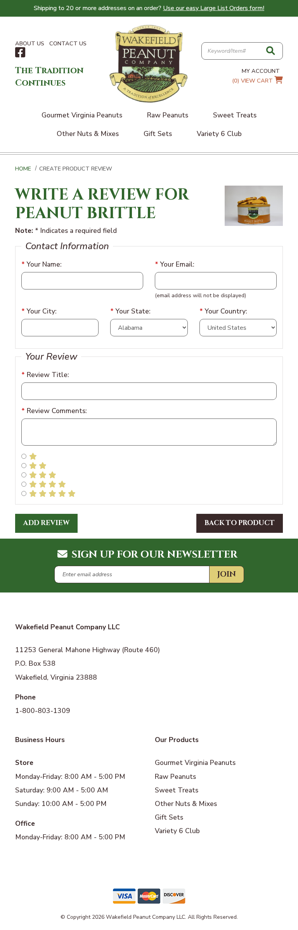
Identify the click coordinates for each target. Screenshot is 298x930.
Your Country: (223, 311)
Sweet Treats (176, 790)
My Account (261, 71)
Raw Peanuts (175, 776)
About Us (29, 43)
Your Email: (174, 264)
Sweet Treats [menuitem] (234, 115)
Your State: (130, 311)
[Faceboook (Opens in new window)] (20, 52)
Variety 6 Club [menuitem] (219, 133)
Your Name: (41, 264)
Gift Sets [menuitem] (158, 133)
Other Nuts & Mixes (186, 803)
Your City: (39, 311)
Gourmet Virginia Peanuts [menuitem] (82, 115)
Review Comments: (54, 410)
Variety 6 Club (177, 830)
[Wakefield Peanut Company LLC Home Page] (149, 63)
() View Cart (253, 80)
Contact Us (68, 43)
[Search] (270, 51)
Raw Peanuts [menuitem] (167, 115)
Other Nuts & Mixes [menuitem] (88, 133)
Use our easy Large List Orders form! (213, 8)
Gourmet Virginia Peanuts (195, 762)
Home (23, 168)
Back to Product (239, 523)
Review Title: (45, 374)
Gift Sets (169, 817)
